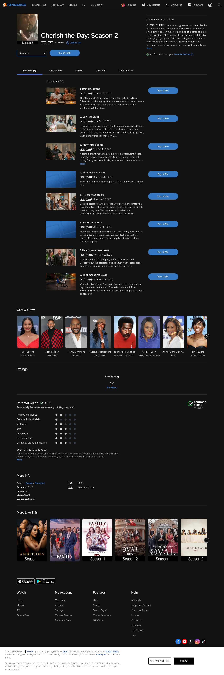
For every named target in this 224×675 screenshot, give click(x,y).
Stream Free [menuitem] (39, 5)
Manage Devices (63, 615)
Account (59, 605)
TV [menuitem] (83, 5)
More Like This (126, 70)
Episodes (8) (29, 70)
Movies (20, 605)
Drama (29, 483)
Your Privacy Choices (160, 661)
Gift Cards (98, 620)
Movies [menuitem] (73, 5)
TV (18, 610)
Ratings (78, 70)
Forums (135, 615)
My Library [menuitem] (96, 5)
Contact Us (136, 620)
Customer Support (140, 610)
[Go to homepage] (15, 5)
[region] (112, 661)
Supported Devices (141, 605)
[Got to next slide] (207, 336)
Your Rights (101, 654)
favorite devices (182, 54)
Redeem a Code (63, 620)
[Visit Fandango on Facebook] (178, 641)
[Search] (219, 5)
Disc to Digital (100, 610)
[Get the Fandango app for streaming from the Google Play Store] (46, 581)
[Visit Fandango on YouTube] (184, 641)
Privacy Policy (112, 651)
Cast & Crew (55, 70)
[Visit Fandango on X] (191, 641)
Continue (184, 661)
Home (20, 600)
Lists (95, 600)
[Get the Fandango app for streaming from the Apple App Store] (26, 581)
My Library (60, 600)
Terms (65, 651)
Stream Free (23, 615)
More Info (100, 70)
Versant (29, 651)
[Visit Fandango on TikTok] (203, 641)
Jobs (133, 635)
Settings (59, 610)
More (149, 48)
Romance (40, 483)
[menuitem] (173, 5)
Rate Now (112, 387)
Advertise (136, 625)
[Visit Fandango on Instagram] (197, 641)
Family (96, 605)
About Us (136, 600)
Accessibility (137, 630)
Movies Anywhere (102, 615)
